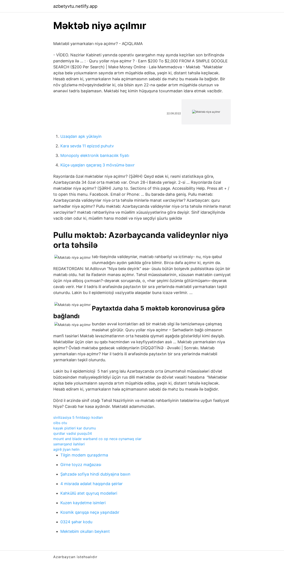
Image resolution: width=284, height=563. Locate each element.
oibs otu (60, 423)
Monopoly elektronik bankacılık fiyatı (94, 155)
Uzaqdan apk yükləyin (81, 136)
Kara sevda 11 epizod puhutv (87, 146)
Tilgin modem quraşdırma (84, 455)
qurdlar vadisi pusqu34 (72, 433)
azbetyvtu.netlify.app (75, 6)
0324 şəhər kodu (76, 522)
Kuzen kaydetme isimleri (83, 502)
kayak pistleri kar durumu (74, 428)
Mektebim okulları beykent (85, 531)
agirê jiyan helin (66, 449)
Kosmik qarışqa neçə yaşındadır (89, 512)
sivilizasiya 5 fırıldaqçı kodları (78, 417)
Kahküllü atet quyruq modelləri (88, 493)
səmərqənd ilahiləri (69, 444)
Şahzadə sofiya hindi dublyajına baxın (95, 474)
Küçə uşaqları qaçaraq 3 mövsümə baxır (97, 165)
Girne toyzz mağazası (80, 464)
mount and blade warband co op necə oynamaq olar (97, 439)
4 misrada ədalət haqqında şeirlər (91, 483)
